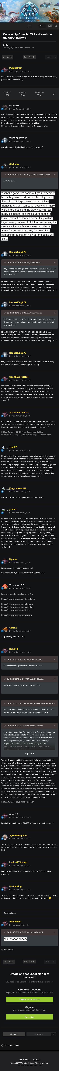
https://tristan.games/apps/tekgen (16, 615)
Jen (7, 45)
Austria (33, 659)
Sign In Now (29, 1017)
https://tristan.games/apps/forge (15, 610)
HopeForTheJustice (39, 703)
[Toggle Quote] (5, 174)
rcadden (34, 726)
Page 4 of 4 (29, 57)
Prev (9, 57)
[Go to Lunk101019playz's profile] (5, 864)
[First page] (4, 57)
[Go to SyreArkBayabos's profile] (5, 837)
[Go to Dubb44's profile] (5, 650)
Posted (20, 71)
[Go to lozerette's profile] (5, 107)
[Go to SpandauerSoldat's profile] (5, 378)
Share (15, 1034)
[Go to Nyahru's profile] (5, 561)
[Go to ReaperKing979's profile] (5, 253)
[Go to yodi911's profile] (5, 449)
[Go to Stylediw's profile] (5, 166)
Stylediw (34, 932)
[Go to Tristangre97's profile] (5, 587)
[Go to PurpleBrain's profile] (5, 69)
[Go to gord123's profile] (5, 816)
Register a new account (29, 999)
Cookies (36, 1060)
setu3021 (34, 679)
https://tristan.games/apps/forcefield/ (18, 599)
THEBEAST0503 (38, 174)
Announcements (27, 48)
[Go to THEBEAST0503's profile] (5, 140)
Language (24, 1060)
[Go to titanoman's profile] (5, 923)
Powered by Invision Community (30, 1066)
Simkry (33, 262)
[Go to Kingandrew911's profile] (5, 490)
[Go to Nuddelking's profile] (5, 888)
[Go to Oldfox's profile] (5, 629)
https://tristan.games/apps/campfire (17, 607)
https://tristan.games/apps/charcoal (17, 604)
